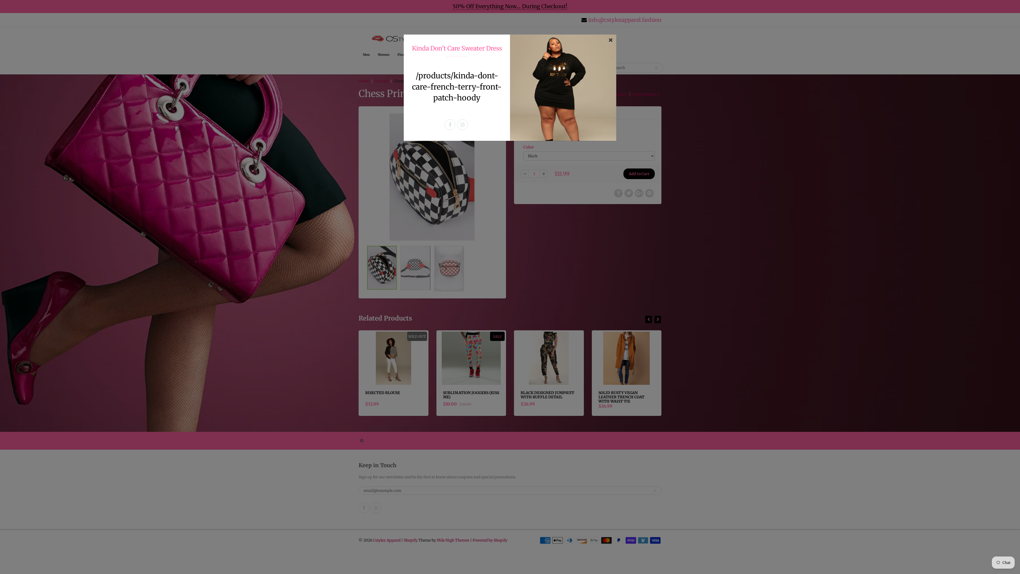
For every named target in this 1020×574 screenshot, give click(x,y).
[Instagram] (462, 124)
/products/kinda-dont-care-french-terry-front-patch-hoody (457, 87)
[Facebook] (450, 124)
